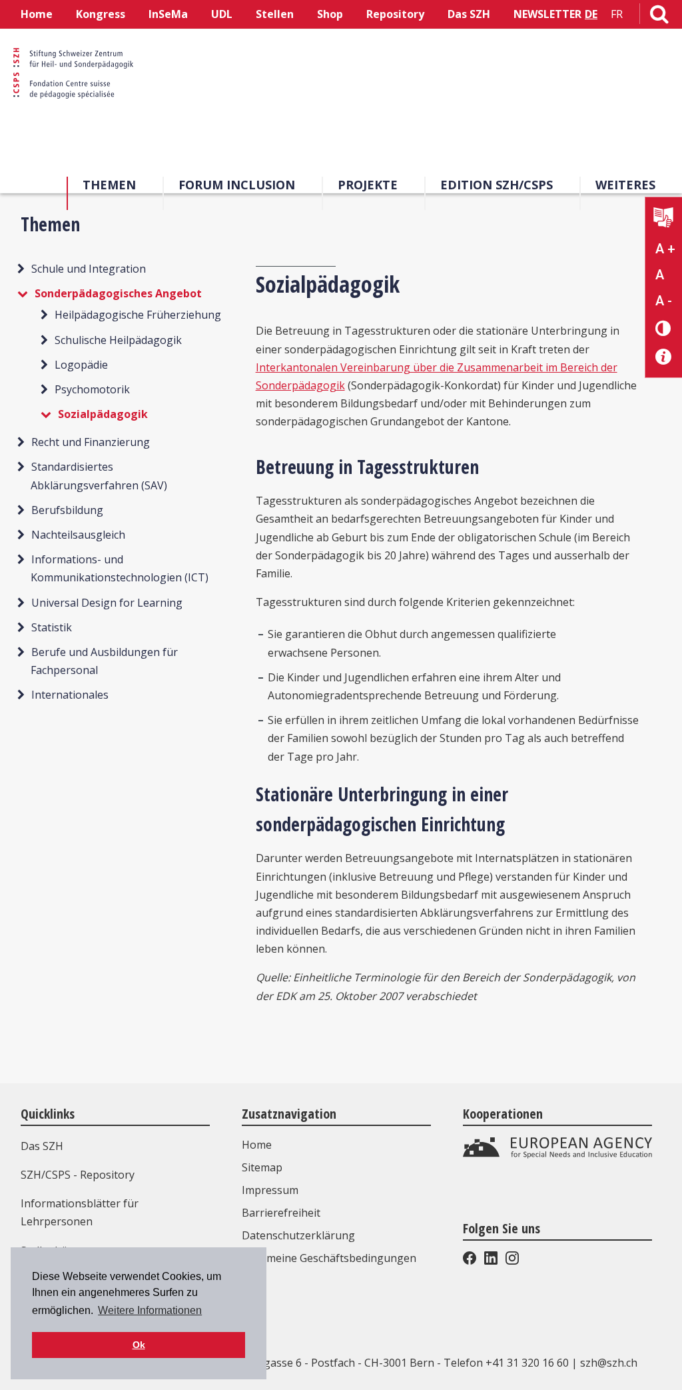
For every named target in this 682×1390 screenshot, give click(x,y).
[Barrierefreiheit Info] (663, 357)
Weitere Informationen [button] (150, 1310)
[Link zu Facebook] (471, 1260)
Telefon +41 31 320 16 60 (506, 1362)
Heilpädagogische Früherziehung (138, 314)
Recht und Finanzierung (90, 442)
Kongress (100, 14)
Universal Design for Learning (106, 602)
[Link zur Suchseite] (659, 16)
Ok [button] (139, 1344)
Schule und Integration (88, 268)
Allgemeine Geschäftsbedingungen (329, 1258)
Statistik (51, 627)
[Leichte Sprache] (663, 219)
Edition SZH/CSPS (496, 185)
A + (665, 249)
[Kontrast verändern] (663, 327)
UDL (221, 14)
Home (37, 14)
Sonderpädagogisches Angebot (118, 293)
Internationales (70, 694)
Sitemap (262, 1167)
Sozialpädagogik (103, 414)
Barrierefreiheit (281, 1212)
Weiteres (625, 185)
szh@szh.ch (608, 1362)
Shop (330, 14)
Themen (109, 185)
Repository (395, 14)
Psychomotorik (92, 389)
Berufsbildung (67, 510)
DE (591, 14)
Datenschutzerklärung (298, 1235)
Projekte (368, 185)
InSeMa (168, 14)
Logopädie (81, 364)
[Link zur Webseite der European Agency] (557, 1154)
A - (663, 301)
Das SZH (469, 14)
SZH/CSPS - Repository (78, 1174)
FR (617, 14)
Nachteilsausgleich (78, 534)
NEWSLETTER (547, 14)
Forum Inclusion (236, 185)
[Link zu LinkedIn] (491, 1260)
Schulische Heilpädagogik (118, 340)
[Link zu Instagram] (511, 1260)
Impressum (270, 1190)
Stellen (275, 14)
